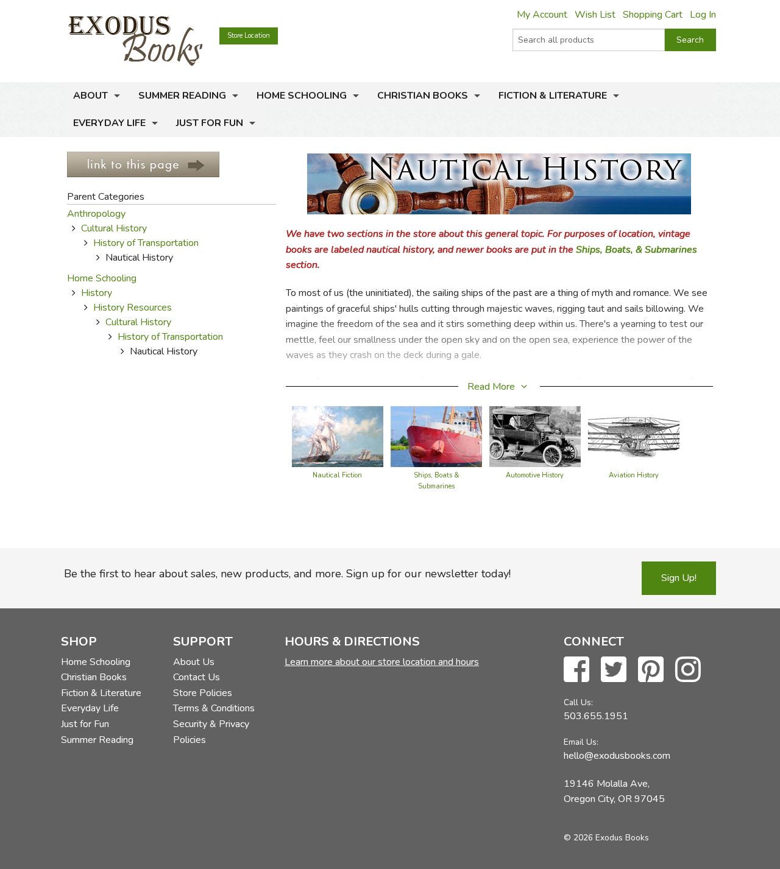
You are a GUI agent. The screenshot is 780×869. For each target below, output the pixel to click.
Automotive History (535, 475)
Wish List (595, 14)
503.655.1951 (596, 716)
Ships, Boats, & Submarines (636, 249)
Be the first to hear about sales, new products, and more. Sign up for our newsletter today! (287, 573)
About (90, 95)
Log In (703, 14)
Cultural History (114, 228)
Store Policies (202, 693)
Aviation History (634, 475)
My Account (542, 14)
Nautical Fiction (337, 475)
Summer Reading (182, 95)
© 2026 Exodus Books (606, 837)
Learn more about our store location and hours (382, 662)
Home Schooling (302, 95)
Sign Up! (679, 578)
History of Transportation (146, 243)
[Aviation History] (633, 436)
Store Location (248, 35)
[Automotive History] (535, 436)
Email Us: (581, 742)
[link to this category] (143, 164)
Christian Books (422, 95)
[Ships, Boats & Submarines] (436, 436)
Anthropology (96, 213)
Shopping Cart (652, 14)
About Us (193, 662)
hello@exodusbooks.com (617, 755)
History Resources (132, 307)
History (96, 293)
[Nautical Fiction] (337, 436)
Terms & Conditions (214, 708)
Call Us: (578, 702)
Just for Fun (209, 123)
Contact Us (196, 677)
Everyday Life (109, 123)
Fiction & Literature (552, 95)
